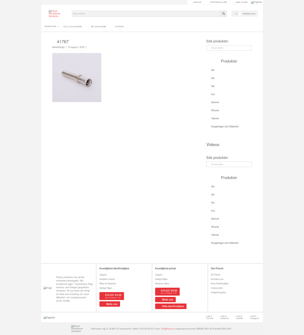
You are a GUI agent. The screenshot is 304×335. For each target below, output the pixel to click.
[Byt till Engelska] (256, 2)
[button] (235, 13)
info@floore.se (167, 328)
